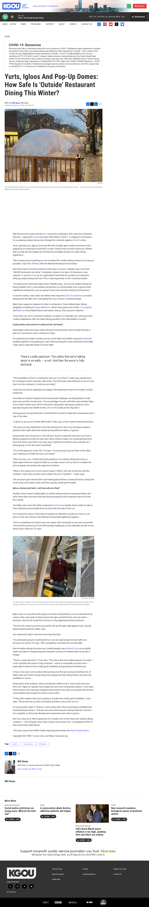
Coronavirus (28, 744)
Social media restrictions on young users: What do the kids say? (20, 811)
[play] (5, 17)
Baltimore (21, 310)
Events (73, 24)
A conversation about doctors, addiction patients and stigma (55, 809)
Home (4, 24)
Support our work (119, 869)
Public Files (56, 879)
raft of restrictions (74, 295)
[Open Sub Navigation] (18, 24)
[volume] (12, 16)
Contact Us (86, 24)
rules (29, 459)
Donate (140, 6)
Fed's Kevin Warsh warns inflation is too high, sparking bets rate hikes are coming (91, 831)
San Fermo (57, 505)
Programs (36, 24)
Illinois (47, 307)
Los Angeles (86, 307)
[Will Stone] (10, 767)
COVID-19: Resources (25, 45)
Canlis (85, 338)
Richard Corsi (72, 648)
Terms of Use (57, 869)
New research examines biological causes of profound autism (126, 811)
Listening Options (89, 874)
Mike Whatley (33, 263)
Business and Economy (12, 805)
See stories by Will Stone (29, 769)
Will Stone (16, 103)
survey (33, 275)
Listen (13, 24)
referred (51, 407)
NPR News (43, 744)
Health (7, 36)
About (62, 24)
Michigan (36, 307)
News (23, 24)
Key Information (58, 874)
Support (50, 24)
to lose (35, 237)
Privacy (85, 869)
